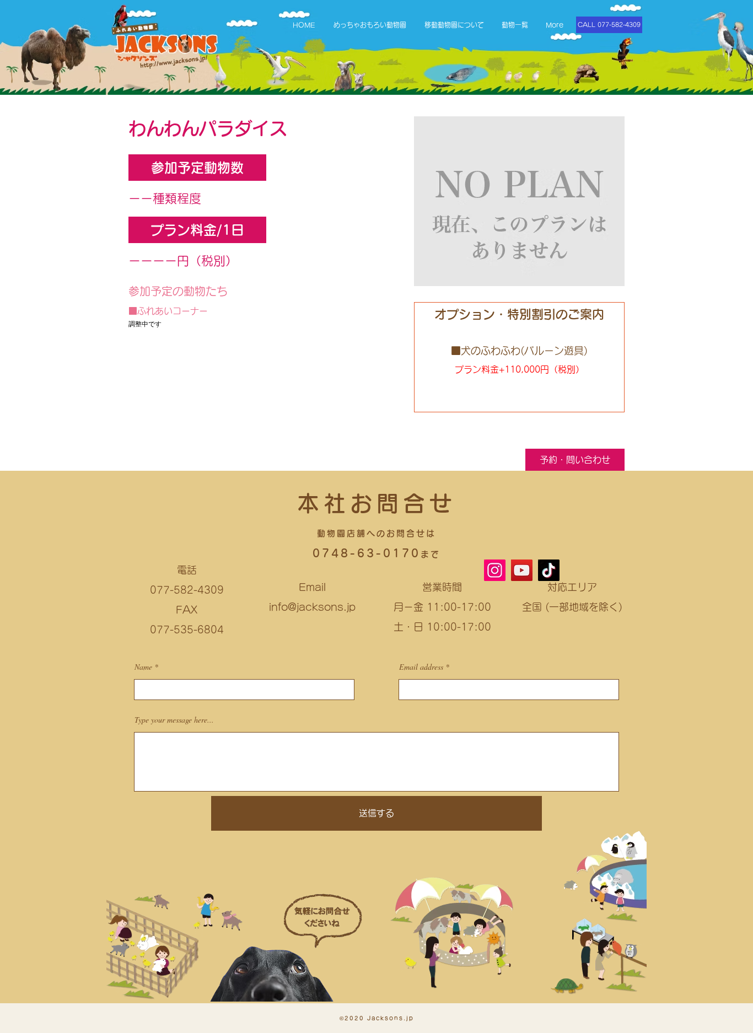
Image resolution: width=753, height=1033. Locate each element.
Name (143, 667)
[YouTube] (522, 570)
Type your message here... (174, 720)
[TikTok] (549, 570)
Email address (421, 667)
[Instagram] (494, 570)
